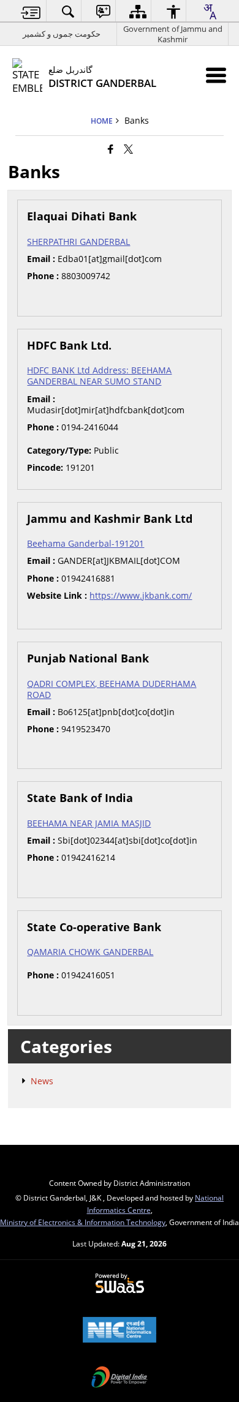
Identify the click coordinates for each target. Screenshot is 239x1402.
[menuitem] (31, 11)
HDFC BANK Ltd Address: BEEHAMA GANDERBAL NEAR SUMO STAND (99, 375)
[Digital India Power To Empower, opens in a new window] (119, 1378)
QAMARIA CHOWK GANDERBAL (90, 952)
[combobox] (209, 11)
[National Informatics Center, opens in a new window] (119, 1331)
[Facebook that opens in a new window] (110, 149)
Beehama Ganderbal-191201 (85, 543)
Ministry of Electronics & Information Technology (82, 1222)
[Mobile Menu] (216, 75)
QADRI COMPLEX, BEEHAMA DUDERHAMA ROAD (111, 689)
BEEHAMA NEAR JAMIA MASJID (89, 823)
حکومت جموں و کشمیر (62, 33)
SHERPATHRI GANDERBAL (78, 241)
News (42, 1081)
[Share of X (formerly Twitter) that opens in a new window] (128, 149)
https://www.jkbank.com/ (140, 595)
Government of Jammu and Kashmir (172, 34)
